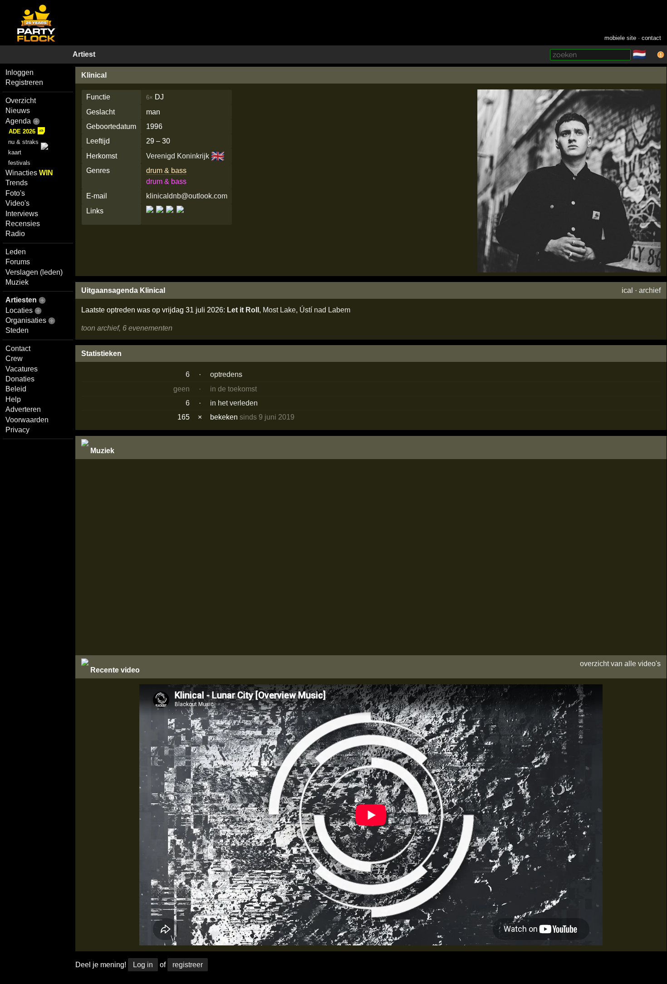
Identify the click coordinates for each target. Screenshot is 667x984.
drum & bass (166, 170)
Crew (14, 358)
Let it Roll (243, 310)
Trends (16, 183)
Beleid (15, 389)
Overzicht (20, 100)
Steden (17, 330)
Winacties (29, 173)
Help (13, 399)
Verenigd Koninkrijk (177, 156)
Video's (17, 203)
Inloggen (19, 72)
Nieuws (17, 110)
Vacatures (21, 369)
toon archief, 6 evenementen (126, 328)
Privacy (17, 430)
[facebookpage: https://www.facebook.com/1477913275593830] (160, 217)
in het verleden (234, 403)
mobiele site (620, 38)
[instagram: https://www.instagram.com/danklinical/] (170, 217)
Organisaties (25, 320)
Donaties (19, 379)
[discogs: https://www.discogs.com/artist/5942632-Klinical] (150, 217)
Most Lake (279, 310)
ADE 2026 (22, 131)
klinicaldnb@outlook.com (186, 196)
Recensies (22, 223)
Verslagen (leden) (34, 272)
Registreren (24, 82)
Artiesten (21, 300)
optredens (226, 374)
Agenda (18, 121)
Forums (17, 262)
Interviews (21, 214)
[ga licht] (651, 55)
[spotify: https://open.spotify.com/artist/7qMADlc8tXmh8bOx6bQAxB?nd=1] (179, 217)
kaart (14, 152)
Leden (15, 252)
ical (627, 290)
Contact (17, 348)
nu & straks (23, 141)
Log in (143, 965)
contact (651, 38)
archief (650, 290)
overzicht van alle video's (620, 664)
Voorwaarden (27, 420)
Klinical (94, 75)
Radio (15, 233)
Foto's (15, 193)
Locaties (19, 310)
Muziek (17, 282)
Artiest (84, 54)
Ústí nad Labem (324, 310)
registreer (187, 965)
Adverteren (23, 409)
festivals (19, 162)
